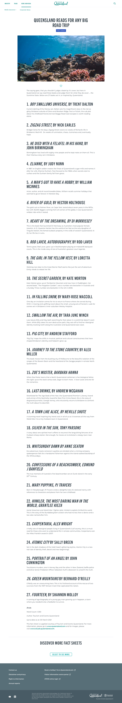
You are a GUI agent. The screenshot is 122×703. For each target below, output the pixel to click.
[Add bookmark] (61, 86)
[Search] (115, 3)
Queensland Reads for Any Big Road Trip (61, 22)
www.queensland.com (56, 626)
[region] (61, 93)
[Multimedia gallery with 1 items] (61, 58)
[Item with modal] (61, 58)
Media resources (9, 10)
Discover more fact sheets (61, 643)
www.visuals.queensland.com (42, 629)
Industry (7, 3)
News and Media (26, 3)
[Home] (61, 4)
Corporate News (25, 10)
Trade (16, 3)
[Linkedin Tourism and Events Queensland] (15, 697)
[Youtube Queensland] (10, 697)
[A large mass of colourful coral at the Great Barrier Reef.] (61, 58)
